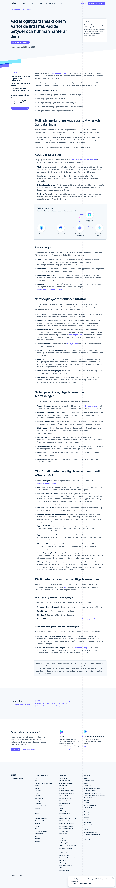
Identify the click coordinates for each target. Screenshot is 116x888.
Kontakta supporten (90, 832)
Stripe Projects (64, 868)
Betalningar (27, 9)
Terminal (37, 838)
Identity (37, 808)
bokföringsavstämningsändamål (49, 289)
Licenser (86, 800)
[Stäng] (112, 878)
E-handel (62, 788)
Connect (37, 796)
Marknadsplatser (64, 801)
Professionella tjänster (66, 828)
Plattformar (63, 806)
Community (87, 785)
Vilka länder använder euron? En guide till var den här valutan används (60, 706)
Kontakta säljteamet (96, 3)
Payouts (37, 826)
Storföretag (63, 778)
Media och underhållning (66, 823)
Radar (37, 828)
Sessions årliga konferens (92, 788)
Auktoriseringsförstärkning (43, 783)
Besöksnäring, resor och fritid (68, 818)
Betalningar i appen (65, 798)
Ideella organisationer (66, 826)
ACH (65, 587)
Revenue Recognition (41, 831)
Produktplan (88, 815)
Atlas (36, 780)
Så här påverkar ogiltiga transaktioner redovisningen (20, 89)
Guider (86, 778)
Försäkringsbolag (64, 821)
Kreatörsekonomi (64, 813)
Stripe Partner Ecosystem (67, 845)
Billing (37, 785)
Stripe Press (88, 822)
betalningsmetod (75, 335)
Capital (37, 788)
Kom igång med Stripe (19, 42)
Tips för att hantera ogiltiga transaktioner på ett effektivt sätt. (20, 95)
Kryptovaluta (39, 798)
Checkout (38, 791)
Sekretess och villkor (90, 791)
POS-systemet (72, 344)
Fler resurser (15, 9)
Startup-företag (64, 780)
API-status (62, 860)
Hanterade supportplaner (92, 835)
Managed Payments (41, 818)
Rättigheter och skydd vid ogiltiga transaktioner (19, 102)
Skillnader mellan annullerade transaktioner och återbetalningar (20, 78)
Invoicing (38, 811)
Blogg (86, 783)
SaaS (61, 808)
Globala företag (64, 796)
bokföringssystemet (89, 406)
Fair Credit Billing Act (82, 648)
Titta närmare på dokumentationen (90, 748)
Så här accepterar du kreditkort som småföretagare (54, 701)
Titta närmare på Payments (68, 749)
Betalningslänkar (40, 821)
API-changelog (64, 863)
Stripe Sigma (39, 833)
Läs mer (86, 39)
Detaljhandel (63, 833)
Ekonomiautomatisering (66, 793)
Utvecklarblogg (64, 870)
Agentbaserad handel (66, 783)
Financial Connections (42, 806)
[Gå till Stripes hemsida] (13, 775)
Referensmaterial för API (67, 858)
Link (36, 816)
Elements (38, 803)
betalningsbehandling (58, 73)
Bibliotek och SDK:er (65, 865)
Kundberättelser (89, 780)
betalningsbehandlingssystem (49, 483)
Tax (36, 836)
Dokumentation (64, 855)
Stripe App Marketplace (66, 843)
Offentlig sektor (64, 831)
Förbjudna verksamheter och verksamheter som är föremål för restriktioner (94, 795)
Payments (38, 823)
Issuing (37, 813)
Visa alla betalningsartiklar (20, 704)
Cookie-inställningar (90, 805)
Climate (37, 793)
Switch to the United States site (80, 883)
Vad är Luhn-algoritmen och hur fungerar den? (52, 703)
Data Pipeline (39, 801)
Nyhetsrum (87, 820)
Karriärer (86, 817)
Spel (60, 816)
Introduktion (15, 73)
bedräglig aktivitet (89, 619)
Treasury (38, 841)
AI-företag (62, 811)
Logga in (82, 3)
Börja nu (14, 749)
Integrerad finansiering (66, 791)
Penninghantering (64, 803)
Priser (60, 3)
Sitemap (86, 802)
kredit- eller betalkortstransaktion (84, 160)
